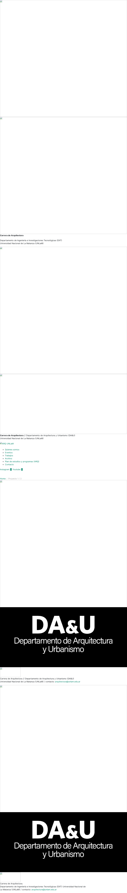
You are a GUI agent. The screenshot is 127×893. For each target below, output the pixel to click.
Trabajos (9, 455)
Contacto (9, 464)
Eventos (9, 452)
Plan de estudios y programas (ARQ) (22, 461)
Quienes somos (12, 449)
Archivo (8, 458)
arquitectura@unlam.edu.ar (67, 681)
